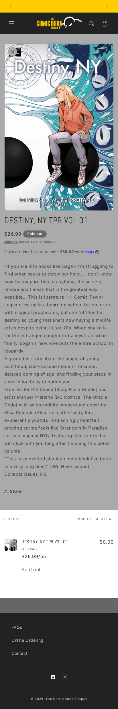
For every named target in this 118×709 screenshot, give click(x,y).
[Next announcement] (107, 6)
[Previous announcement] (10, 6)
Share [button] (16, 491)
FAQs (16, 627)
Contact (19, 653)
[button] (11, 23)
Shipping (10, 241)
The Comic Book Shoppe (66, 699)
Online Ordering (27, 640)
